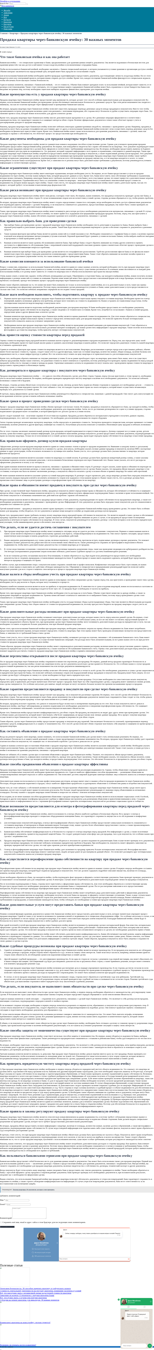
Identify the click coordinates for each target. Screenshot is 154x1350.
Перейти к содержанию (10, 1)
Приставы (8, 29)
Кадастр (7, 19)
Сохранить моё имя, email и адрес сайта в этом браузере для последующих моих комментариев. (44, 1222)
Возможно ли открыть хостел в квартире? (18, 1345)
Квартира (8, 22)
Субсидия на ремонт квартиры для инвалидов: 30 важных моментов (29, 1300)
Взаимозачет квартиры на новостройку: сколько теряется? (25, 1322)
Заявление (8, 12)
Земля (6, 15)
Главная (4, 33)
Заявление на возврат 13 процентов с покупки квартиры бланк (27, 1295)
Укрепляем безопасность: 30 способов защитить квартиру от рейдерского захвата (35, 1288)
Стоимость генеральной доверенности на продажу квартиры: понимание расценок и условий (40, 1291)
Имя (2, 1200)
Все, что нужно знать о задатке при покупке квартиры (23, 1298)
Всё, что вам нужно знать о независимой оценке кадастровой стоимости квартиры (35, 1293)
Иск (5, 17)
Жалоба (7, 10)
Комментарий (6, 1218)
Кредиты (7, 24)
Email (3, 1204)
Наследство (9, 26)
